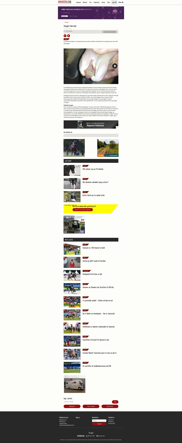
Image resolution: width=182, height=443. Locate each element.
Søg (115, 402)
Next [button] (114, 66)
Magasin (78, 2)
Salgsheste (97, 2)
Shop (108, 2)
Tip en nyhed (91, 406)
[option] (91, 66)
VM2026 (85, 244)
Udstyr (103, 2)
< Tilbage (66, 22)
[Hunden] (80, 436)
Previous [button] (67, 66)
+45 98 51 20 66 (63, 423)
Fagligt (65, 39)
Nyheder (85, 2)
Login (113, 2)
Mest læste (110, 406)
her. (82, 117)
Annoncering (111, 423)
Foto (90, 2)
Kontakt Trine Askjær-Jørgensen (83, 209)
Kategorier (72, 406)
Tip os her (110, 420)
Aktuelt (84, 166)
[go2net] (90, 436)
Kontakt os (111, 421)
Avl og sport (86, 271)
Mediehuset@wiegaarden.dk (66, 425)
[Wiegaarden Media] (100, 436)
